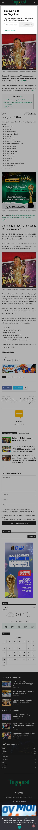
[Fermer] (34, 807)
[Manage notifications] (33, 825)
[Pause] (27, 807)
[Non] (36, 823)
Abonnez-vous (27, 25)
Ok (19, 827)
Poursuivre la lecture (10, 30)
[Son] (30, 807)
